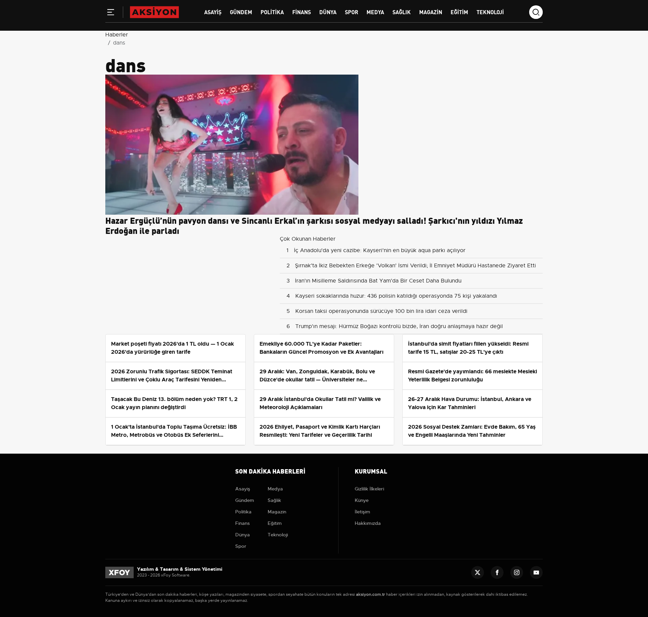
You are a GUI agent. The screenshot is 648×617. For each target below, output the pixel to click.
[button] (110, 13)
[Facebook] (497, 572)
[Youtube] (536, 572)
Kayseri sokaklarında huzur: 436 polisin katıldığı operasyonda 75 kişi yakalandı (396, 296)
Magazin (430, 12)
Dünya (327, 12)
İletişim (362, 512)
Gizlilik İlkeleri (369, 489)
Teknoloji (490, 12)
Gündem (241, 12)
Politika (272, 12)
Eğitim (459, 12)
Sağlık (402, 12)
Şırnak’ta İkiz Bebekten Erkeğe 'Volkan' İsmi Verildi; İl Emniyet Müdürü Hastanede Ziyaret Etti (415, 265)
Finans (301, 12)
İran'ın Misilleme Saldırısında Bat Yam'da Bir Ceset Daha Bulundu (378, 280)
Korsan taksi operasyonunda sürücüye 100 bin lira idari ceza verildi (381, 311)
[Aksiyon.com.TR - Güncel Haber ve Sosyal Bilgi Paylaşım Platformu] (154, 11)
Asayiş (212, 12)
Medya (375, 12)
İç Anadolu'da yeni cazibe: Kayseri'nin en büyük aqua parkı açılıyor (379, 250)
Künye (362, 500)
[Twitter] (477, 572)
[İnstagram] (516, 572)
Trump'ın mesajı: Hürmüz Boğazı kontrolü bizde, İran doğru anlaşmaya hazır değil (399, 326)
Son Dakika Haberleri (270, 470)
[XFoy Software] (119, 572)
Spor (351, 12)
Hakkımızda (368, 523)
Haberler (116, 34)
